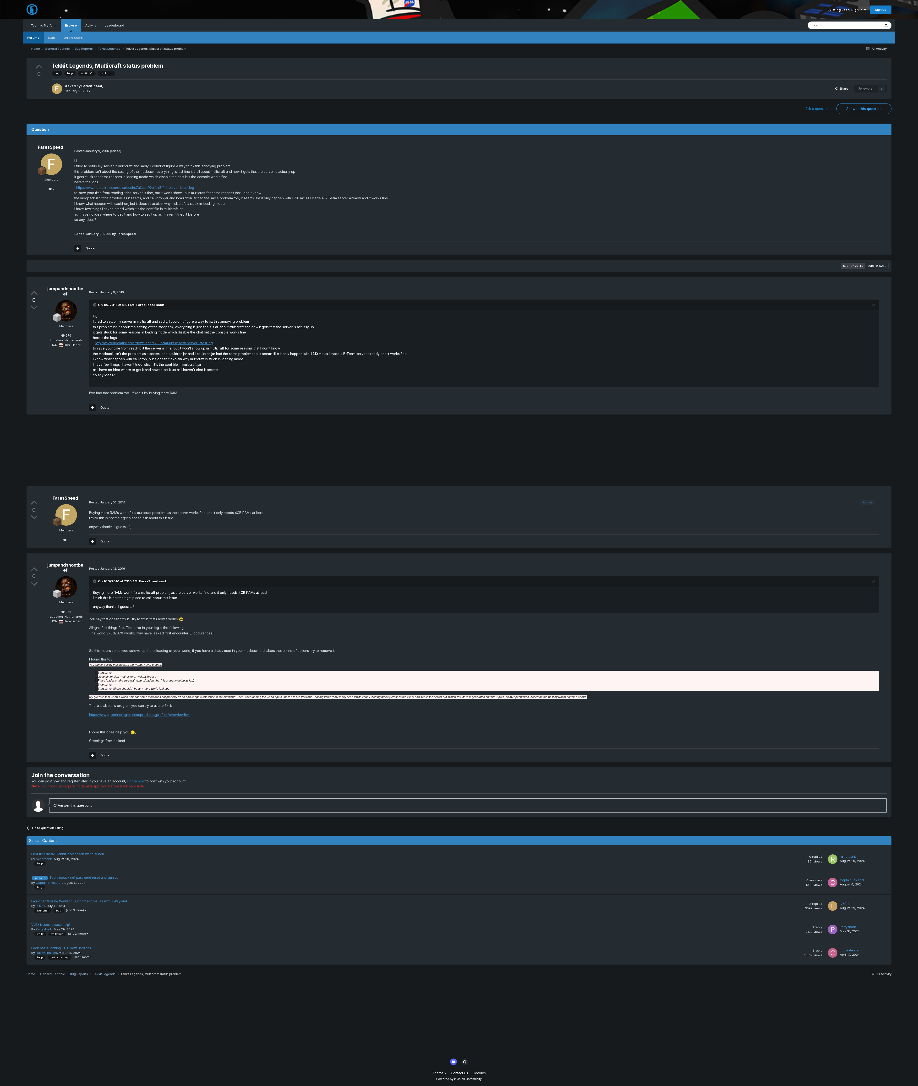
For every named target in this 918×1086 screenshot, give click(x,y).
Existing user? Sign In (846, 10)
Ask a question (817, 109)
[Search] (886, 25)
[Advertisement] (114, 452)
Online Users (73, 37)
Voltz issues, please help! (50, 925)
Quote (90, 248)
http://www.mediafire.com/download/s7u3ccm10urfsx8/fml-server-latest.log (135, 188)
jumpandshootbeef (65, 291)
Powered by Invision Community (459, 1079)
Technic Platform (43, 25)
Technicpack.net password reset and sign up (84, 877)
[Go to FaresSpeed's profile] (57, 88)
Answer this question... (75, 805)
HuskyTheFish (46, 953)
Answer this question (864, 109)
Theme (438, 1073)
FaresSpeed (91, 86)
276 (68, 335)
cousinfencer (850, 950)
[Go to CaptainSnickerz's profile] (832, 882)
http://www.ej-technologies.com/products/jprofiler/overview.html (139, 715)
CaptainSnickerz (48, 882)
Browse (71, 25)
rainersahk (44, 859)
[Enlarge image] (181, 619)
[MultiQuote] (77, 248)
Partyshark (44, 929)
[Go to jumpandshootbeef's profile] (66, 311)
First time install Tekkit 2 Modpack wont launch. (68, 854)
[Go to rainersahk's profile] (832, 859)
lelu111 (40, 906)
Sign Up (880, 9)
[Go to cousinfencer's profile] (832, 953)
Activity (90, 25)
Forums (33, 37)
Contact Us (459, 1073)
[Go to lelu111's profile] (832, 906)
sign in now (136, 781)
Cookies (479, 1073)
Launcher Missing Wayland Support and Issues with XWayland (79, 901)
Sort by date (877, 265)
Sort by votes (853, 265)
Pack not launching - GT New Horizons (61, 948)
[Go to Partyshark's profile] (832, 929)
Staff (51, 37)
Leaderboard (114, 25)
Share (842, 88)
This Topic (866, 25)
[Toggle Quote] (95, 305)
